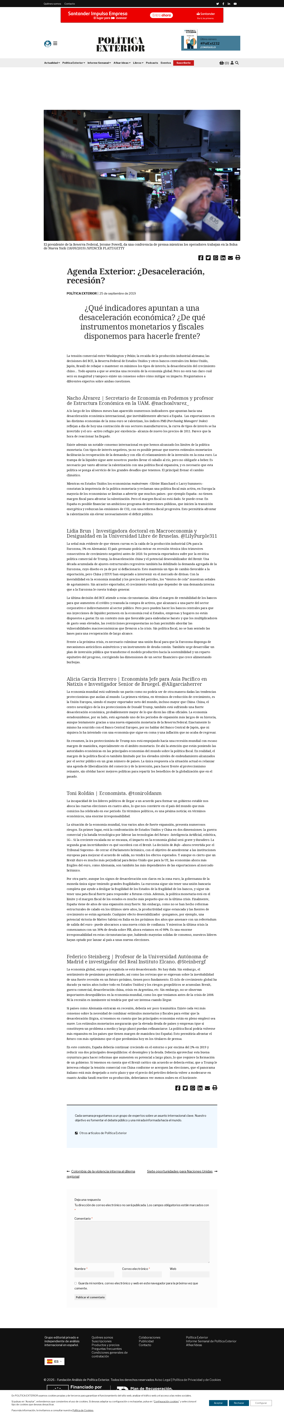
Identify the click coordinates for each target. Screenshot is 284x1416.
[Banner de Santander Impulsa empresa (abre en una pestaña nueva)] (142, 15)
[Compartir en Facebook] (200, 258)
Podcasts (152, 62)
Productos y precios (105, 1345)
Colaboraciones (149, 1337)
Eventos (166, 62)
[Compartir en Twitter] (208, 258)
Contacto (69, 3)
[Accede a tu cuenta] (232, 63)
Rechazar (239, 1403)
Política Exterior (82, 293)
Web (173, 1269)
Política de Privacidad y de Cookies (197, 1380)
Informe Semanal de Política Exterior (211, 1341)
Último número (208, 39)
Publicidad (146, 1341)
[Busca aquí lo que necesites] (237, 63)
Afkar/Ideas (194, 1345)
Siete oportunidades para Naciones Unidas (180, 1171)
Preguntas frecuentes (107, 1348)
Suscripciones (102, 1341)
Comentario (83, 1218)
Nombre (80, 1269)
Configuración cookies (166, 1401)
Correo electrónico (136, 1269)
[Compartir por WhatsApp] (215, 258)
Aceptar (218, 1403)
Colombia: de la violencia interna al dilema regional (101, 1173)
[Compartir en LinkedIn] (223, 258)
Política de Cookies (82, 1410)
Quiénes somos (52, 3)
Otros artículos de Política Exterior (102, 1133)
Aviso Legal (163, 1380)
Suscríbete (184, 62)
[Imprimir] (237, 258)
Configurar (261, 1403)
